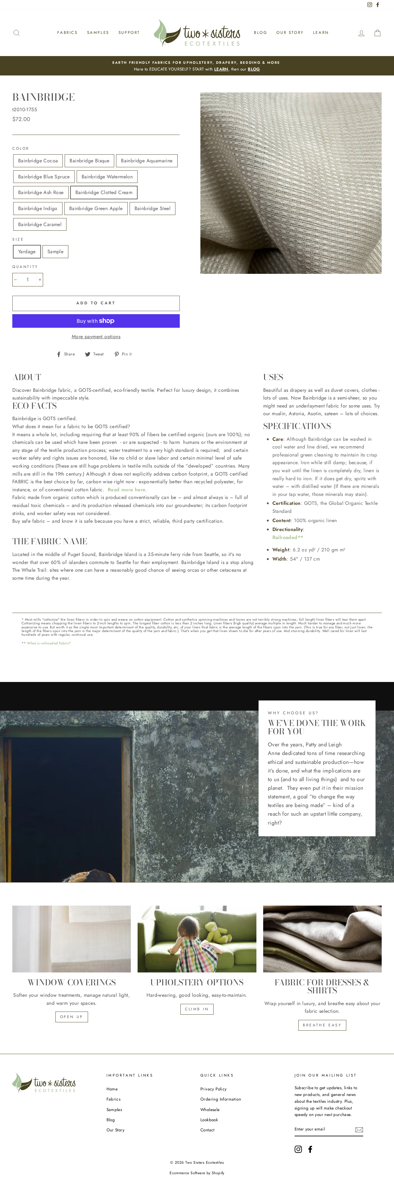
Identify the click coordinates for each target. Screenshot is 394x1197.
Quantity (25, 267)
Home (112, 1089)
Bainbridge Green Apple (96, 208)
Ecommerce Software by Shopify (197, 1173)
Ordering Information (220, 1099)
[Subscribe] (359, 1130)
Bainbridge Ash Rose (41, 192)
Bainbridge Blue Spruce (44, 176)
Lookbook (209, 1120)
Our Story (290, 32)
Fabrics (67, 32)
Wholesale (210, 1109)
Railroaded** (288, 537)
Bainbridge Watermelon (107, 176)
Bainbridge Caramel (40, 224)
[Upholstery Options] (197, 939)
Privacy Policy (213, 1089)
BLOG (254, 69)
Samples (98, 32)
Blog (260, 32)
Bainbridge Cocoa (38, 160)
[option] (197, 66)
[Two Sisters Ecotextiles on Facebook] (310, 1149)
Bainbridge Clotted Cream (104, 192)
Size (18, 239)
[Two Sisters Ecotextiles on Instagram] (298, 1149)
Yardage (27, 251)
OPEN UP (71, 1017)
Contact (207, 1130)
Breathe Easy (322, 1025)
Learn (321, 32)
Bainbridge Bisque (89, 160)
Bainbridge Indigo (38, 208)
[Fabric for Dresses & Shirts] (322, 939)
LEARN (221, 69)
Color (21, 148)
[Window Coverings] (71, 939)
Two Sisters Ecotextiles (204, 1162)
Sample (55, 251)
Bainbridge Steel (153, 208)
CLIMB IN (197, 1009)
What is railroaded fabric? (49, 643)
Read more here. (127, 489)
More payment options (96, 336)
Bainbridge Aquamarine (146, 160)
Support (129, 32)
